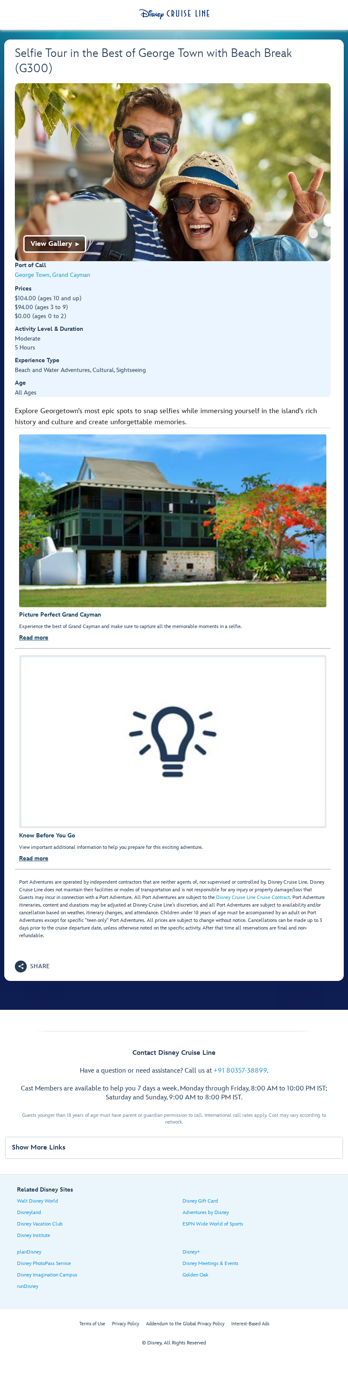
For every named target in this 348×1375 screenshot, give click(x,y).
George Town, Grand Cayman (52, 275)
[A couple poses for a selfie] (173, 172)
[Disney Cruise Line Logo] (174, 14)
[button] (32, 966)
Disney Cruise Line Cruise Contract (253, 897)
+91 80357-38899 (240, 1071)
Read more (33, 637)
